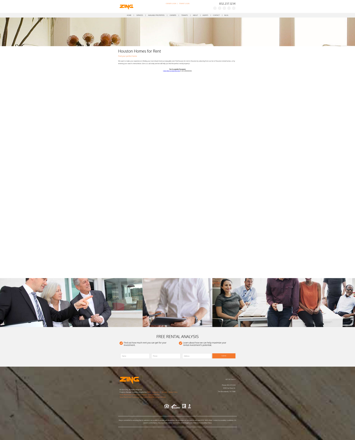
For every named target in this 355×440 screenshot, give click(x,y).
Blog (226, 15)
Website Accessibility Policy (202, 423)
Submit (224, 356)
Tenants (184, 15)
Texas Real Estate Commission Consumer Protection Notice (139, 395)
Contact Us (156, 392)
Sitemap (164, 392)
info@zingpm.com (187, 423)
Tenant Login (184, 3)
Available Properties (156, 15)
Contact (216, 15)
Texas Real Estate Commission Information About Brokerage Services (143, 397)
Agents (205, 15)
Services (139, 15)
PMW (149, 392)
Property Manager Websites (129, 392)
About (195, 15)
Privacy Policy (172, 392)
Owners (173, 15)
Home (129, 15)
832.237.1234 (227, 3)
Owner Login (171, 3)
